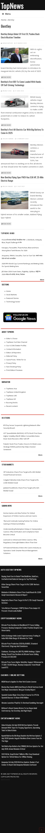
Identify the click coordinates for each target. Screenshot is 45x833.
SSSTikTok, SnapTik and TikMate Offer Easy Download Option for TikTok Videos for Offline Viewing (20, 755)
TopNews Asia (11, 388)
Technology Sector (13, 302)
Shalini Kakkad (8, 139)
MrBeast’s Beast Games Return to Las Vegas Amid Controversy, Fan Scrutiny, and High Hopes (19, 709)
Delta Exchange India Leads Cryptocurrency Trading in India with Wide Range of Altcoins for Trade (21, 637)
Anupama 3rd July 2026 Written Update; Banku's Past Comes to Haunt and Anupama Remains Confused (20, 763)
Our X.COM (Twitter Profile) (16, 345)
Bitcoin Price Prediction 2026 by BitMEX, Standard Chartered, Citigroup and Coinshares (20, 645)
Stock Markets (11, 294)
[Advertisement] (22, 804)
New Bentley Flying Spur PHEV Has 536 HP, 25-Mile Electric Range (22, 179)
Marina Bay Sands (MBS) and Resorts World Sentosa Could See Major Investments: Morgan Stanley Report (22, 688)
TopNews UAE (11, 395)
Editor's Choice (11, 338)
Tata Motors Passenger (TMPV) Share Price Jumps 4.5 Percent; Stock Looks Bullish (21, 609)
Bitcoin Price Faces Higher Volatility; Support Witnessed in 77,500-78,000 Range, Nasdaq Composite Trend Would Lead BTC (22, 665)
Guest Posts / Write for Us (16, 360)
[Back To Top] (41, 830)
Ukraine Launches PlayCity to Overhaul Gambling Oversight (22, 702)
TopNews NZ (11, 399)
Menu (8, 13)
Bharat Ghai (7, 91)
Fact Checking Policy (13, 367)
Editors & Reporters (13, 352)
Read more (7, 77)
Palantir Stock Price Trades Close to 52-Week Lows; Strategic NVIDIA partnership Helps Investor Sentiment (22, 447)
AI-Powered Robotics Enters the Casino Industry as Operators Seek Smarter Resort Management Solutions (22, 550)
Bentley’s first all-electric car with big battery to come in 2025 (22, 131)
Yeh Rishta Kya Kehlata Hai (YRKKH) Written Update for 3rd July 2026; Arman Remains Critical (22, 747)
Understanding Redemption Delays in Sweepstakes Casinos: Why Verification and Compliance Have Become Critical (22, 532)
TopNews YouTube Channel (16, 342)
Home (3, 20)
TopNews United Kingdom (16, 392)
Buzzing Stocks (12, 402)
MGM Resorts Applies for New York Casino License (19, 681)
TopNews (12, 5)
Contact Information (13, 349)
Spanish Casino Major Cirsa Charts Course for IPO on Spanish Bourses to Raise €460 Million (20, 696)
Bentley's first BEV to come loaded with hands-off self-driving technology (21, 83)
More (42, 280)
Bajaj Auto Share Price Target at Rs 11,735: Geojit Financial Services (22, 601)
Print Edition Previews (14, 370)
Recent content (12, 406)
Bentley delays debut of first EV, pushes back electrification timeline (20, 35)
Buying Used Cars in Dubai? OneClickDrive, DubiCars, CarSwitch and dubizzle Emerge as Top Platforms (20, 577)
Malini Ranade (8, 186)
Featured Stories (12, 298)
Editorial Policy (11, 356)
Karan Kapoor (8, 43)
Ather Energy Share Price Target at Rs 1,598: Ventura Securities (20, 585)
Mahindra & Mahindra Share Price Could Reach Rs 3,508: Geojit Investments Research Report (21, 593)
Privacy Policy (11, 363)
